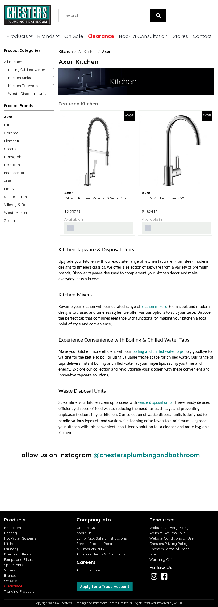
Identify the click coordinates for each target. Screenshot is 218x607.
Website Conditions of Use (171, 538)
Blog (153, 554)
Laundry (11, 549)
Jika (7, 180)
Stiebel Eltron (15, 196)
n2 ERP (178, 603)
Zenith (9, 220)
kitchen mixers (154, 307)
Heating (10, 533)
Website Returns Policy (168, 533)
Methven (11, 188)
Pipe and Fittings (17, 554)
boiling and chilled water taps (157, 352)
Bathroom (12, 527)
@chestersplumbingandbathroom (147, 455)
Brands (46, 36)
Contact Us (86, 527)
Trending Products (19, 591)
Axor (8, 116)
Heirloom (12, 164)
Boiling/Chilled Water (26, 69)
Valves (9, 570)
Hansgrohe (13, 156)
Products (17, 36)
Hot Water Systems (20, 538)
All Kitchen (13, 61)
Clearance (101, 36)
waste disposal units (155, 403)
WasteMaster (15, 212)
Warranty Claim (162, 559)
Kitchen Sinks (19, 77)
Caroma (11, 132)
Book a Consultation (143, 36)
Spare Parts (13, 565)
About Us (84, 533)
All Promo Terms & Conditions (101, 554)
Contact (202, 36)
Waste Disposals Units (27, 93)
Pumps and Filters (18, 559)
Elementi (11, 140)
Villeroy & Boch (17, 204)
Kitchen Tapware (23, 85)
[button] (29, 107)
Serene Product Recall (95, 543)
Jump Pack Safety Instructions (102, 538)
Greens (10, 148)
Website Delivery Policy (168, 527)
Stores (180, 36)
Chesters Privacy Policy (168, 543)
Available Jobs (88, 570)
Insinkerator (14, 172)
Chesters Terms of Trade (169, 549)
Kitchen (65, 51)
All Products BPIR (90, 549)
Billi (7, 124)
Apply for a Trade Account (104, 586)
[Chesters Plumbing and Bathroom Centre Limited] (27, 15)
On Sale (73, 36)
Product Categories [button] (22, 50)
